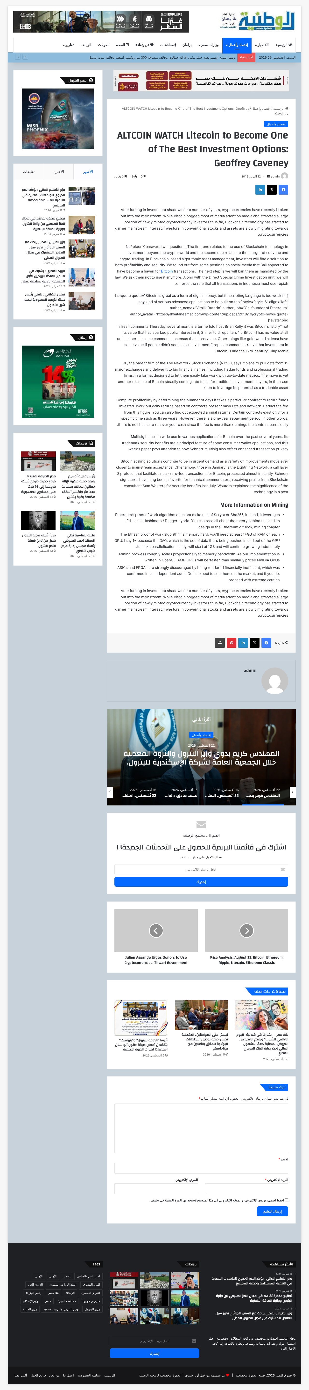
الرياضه (86, 45)
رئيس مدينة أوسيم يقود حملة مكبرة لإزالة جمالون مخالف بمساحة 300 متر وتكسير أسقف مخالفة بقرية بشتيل (78, 486)
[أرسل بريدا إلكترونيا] (268, 176)
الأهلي (52, 1276)
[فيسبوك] (283, 190)
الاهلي (38, 1276)
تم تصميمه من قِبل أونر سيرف (204, 1375)
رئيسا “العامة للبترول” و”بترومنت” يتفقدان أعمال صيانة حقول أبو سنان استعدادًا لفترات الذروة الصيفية (141, 1045)
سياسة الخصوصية (89, 1375)
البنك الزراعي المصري (62, 1284)
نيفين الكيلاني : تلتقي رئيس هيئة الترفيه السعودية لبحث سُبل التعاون (44, 299)
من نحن (54, 1375)
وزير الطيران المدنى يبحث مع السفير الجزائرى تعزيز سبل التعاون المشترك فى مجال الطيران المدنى (45, 250)
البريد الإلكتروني (276, 1180)
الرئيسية (282, 45)
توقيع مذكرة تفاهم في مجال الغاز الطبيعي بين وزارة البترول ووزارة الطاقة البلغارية (43, 223)
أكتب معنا (20, 1375)
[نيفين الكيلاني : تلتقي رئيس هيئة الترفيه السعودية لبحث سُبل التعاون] (82, 301)
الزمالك (70, 1293)
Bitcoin (167, 271)
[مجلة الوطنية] (257, 22)
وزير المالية (30, 1309)
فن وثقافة (142, 45)
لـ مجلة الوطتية (149, 1375)
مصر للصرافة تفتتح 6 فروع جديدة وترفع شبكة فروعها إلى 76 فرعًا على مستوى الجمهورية (38, 484)
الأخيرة (59, 171)
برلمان (187, 45)
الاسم (283, 1159)
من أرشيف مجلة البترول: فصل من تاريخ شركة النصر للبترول (38, 540)
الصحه (121, 45)
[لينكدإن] (260, 190)
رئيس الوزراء (34, 1293)
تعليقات (29, 171)
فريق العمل (38, 1375)
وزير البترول (92, 1309)
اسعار (66, 1276)
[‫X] (272, 190)
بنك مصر (53, 1293)
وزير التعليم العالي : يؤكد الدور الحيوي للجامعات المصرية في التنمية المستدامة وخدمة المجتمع (43, 198)
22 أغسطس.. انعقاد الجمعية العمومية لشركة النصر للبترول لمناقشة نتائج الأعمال (201, 758)
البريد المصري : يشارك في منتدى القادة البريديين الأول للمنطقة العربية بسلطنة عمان (43, 276)
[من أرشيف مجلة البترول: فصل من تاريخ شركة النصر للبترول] (38, 521)
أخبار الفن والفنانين (88, 1276)
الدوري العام (35, 1284)
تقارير (69, 45)
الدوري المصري (90, 1293)
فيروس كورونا (91, 1301)
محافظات (167, 45)
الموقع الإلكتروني (187, 1180)
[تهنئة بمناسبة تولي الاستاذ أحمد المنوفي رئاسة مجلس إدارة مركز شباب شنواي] (77, 521)
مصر (48, 1301)
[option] (201, 757)
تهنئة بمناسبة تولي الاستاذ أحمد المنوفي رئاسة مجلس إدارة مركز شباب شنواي (78, 543)
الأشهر (88, 171)
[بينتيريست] (231, 643)
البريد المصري (91, 1284)
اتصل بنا (68, 1375)
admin (275, 176)
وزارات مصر (210, 45)
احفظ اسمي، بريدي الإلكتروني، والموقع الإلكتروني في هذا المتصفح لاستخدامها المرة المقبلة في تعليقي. (216, 1200)
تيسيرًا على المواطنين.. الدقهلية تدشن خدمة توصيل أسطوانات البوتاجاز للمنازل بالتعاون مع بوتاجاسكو (205, 1042)
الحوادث (103, 45)
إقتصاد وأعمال (238, 45)
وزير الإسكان (31, 1301)
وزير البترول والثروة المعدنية (61, 1309)
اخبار (261, 45)
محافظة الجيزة (67, 1301)
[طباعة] (220, 643)
